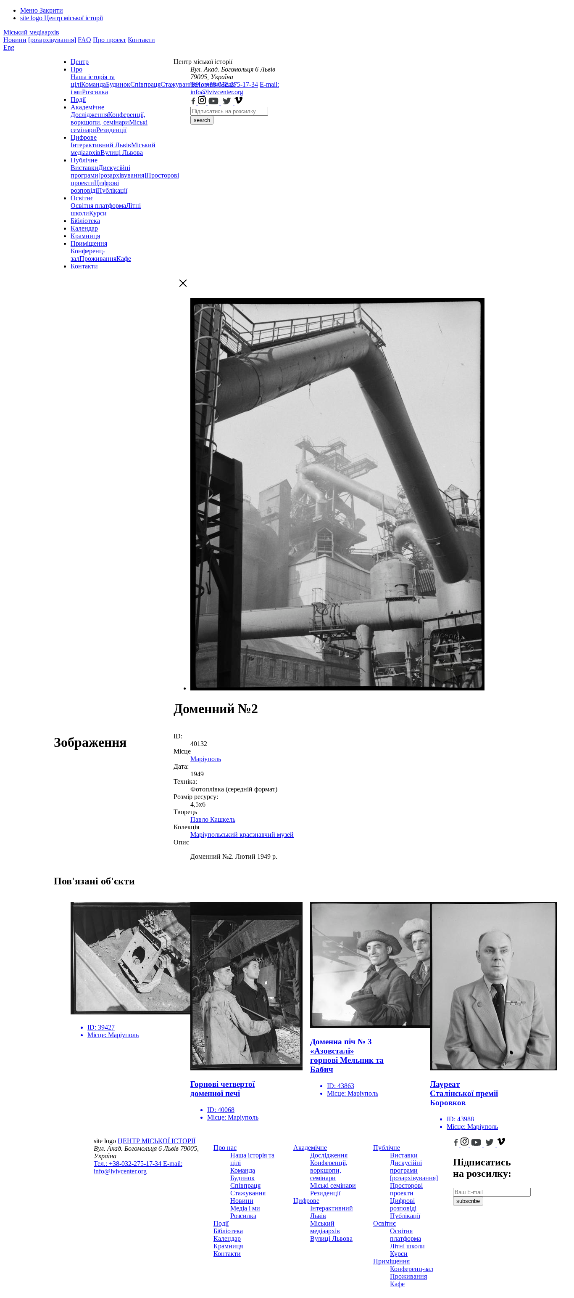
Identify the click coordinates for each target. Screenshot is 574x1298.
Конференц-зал (411, 1268)
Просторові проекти (406, 1189)
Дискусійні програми (406, 1166)
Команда (93, 84)
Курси (98, 213)
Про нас (225, 1147)
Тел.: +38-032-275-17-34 (224, 84)
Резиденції (111, 129)
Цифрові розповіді (95, 186)
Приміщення (89, 243)
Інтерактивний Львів (101, 145)
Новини (14, 39)
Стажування (248, 1193)
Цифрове (84, 137)
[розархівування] (52, 39)
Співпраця (145, 84)
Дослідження (89, 114)
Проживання (97, 258)
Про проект (109, 39)
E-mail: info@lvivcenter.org (234, 88)
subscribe (468, 1201)
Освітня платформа (98, 205)
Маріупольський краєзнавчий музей (242, 834)
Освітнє (82, 198)
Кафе (123, 258)
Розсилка (95, 92)
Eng (8, 47)
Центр (80, 61)
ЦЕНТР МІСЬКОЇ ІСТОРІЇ (156, 1140)
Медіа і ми (245, 1208)
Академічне (87, 107)
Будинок (118, 84)
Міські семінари (333, 1185)
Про (76, 69)
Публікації (112, 190)
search (202, 120)
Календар (84, 228)
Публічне (84, 160)
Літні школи (407, 1246)
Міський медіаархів (31, 32)
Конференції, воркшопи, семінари (108, 118)
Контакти (141, 39)
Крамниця (85, 235)
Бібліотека (85, 220)
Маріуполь (205, 758)
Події (78, 99)
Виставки (84, 167)
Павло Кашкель (212, 819)
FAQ (84, 39)
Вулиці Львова (121, 152)
